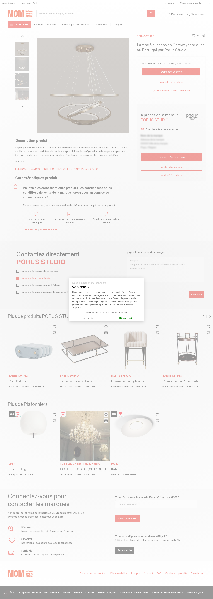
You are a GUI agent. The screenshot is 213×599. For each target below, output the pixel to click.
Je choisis (88, 318)
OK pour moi (125, 318)
